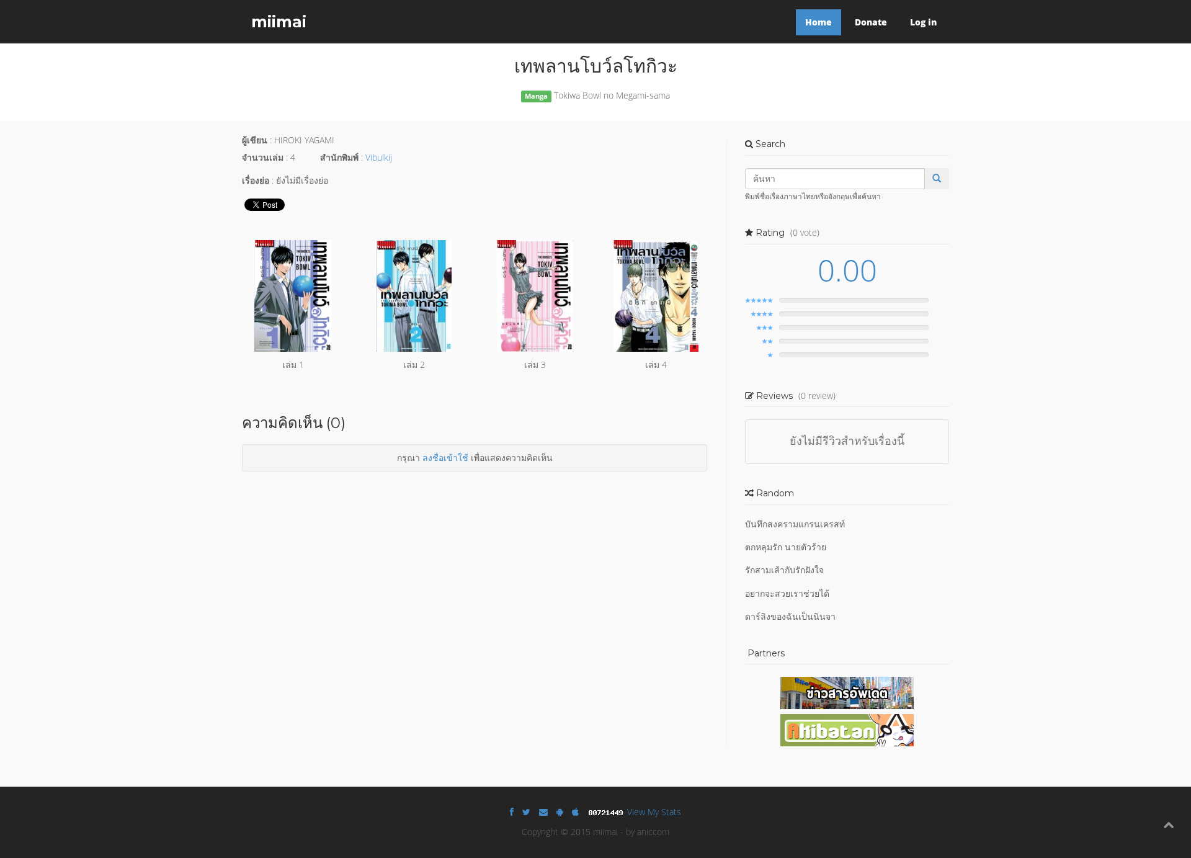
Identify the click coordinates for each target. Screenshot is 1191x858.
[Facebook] (512, 812)
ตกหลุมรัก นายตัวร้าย (785, 547)
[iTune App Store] (575, 812)
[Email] (543, 812)
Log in (923, 22)
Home (818, 22)
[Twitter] (526, 812)
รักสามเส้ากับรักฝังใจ (784, 570)
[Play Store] (559, 812)
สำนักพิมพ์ (339, 157)
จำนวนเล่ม (262, 157)
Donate (871, 22)
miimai (278, 21)
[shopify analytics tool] (607, 812)
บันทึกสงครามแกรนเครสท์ (795, 524)
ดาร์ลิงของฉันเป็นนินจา (790, 616)
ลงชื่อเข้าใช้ (445, 457)
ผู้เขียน (254, 140)
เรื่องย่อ (255, 180)
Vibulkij (378, 157)
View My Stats (654, 812)
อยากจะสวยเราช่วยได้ (787, 593)
